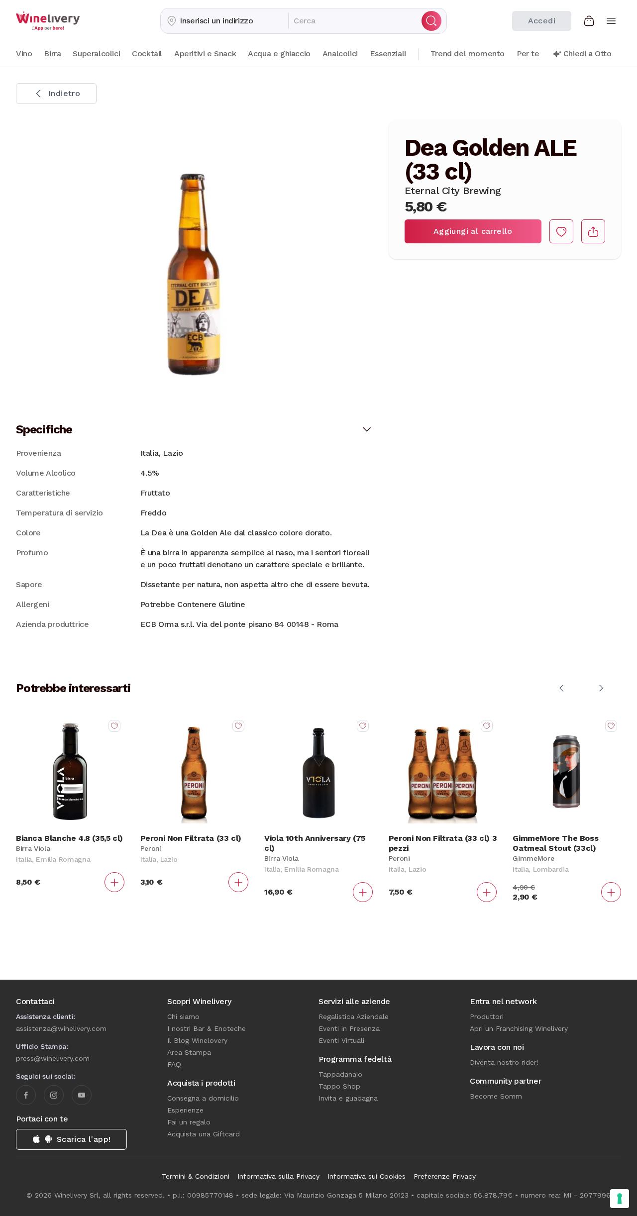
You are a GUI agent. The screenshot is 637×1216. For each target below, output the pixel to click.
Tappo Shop (339, 1086)
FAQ (174, 1064)
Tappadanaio (340, 1074)
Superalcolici (96, 53)
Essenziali (388, 53)
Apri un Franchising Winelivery (519, 1028)
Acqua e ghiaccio (279, 53)
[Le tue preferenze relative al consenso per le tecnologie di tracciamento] (619, 1198)
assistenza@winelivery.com (61, 1028)
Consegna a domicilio (203, 1098)
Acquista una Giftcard (203, 1134)
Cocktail (147, 53)
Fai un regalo (189, 1122)
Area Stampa (189, 1052)
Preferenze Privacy (445, 1176)
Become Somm (496, 1096)
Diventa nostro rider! (504, 1062)
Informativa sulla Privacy (278, 1176)
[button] (224, 20)
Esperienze (185, 1110)
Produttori (487, 1016)
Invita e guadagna (348, 1098)
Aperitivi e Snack (205, 53)
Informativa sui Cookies (366, 1176)
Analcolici (340, 53)
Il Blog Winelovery (197, 1040)
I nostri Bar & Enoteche (206, 1028)
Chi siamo (183, 1016)
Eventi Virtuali (341, 1040)
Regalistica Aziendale (353, 1016)
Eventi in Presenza (349, 1028)
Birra (52, 53)
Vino (24, 53)
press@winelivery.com (53, 1058)
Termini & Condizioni (195, 1176)
